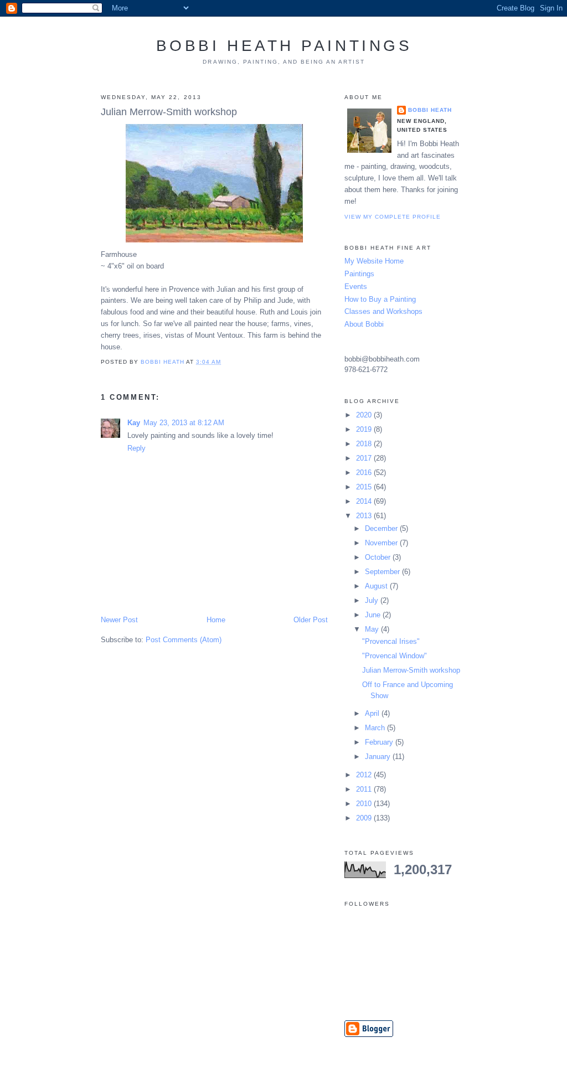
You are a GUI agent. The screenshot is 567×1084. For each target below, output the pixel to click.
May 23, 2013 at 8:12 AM (183, 423)
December (382, 528)
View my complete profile (392, 217)
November (382, 543)
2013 (365, 516)
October (379, 557)
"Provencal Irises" (391, 641)
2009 (365, 818)
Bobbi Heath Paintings (284, 45)
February (380, 742)
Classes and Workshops (383, 311)
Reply (136, 448)
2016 (365, 472)
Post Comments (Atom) (183, 640)
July (372, 600)
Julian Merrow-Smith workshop (411, 670)
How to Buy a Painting (380, 299)
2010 (365, 803)
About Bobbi (364, 324)
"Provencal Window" (394, 656)
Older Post (310, 620)
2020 (365, 415)
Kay (133, 423)
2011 (365, 789)
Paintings (359, 274)
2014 (365, 501)
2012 (365, 775)
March (376, 728)
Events (355, 286)
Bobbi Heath (430, 110)
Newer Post (119, 620)
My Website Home (374, 261)
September (383, 571)
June (374, 615)
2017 (365, 458)
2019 (365, 429)
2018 (365, 444)
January (379, 756)
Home (216, 620)
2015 (365, 487)
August (377, 586)
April (373, 713)
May (373, 629)
